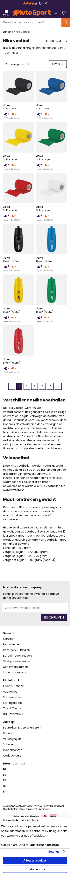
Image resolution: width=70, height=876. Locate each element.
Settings (54, 851)
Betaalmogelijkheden (17, 656)
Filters (56, 64)
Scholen (8, 744)
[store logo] (31, 13)
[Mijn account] (56, 13)
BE (4, 775)
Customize (32, 869)
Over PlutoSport (13, 686)
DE (4, 786)
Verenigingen (12, 739)
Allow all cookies (35, 860)
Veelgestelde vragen (17, 661)
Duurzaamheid (13, 714)
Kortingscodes (12, 703)
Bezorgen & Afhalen (16, 650)
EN (4, 791)
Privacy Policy (42, 806)
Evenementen (12, 750)
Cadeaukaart (12, 756)
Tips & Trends (12, 708)
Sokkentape (10, 106)
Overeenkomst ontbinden (35, 809)
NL (5, 769)
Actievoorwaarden (15, 667)
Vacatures (10, 692)
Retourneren (11, 644)
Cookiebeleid (10, 809)
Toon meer (10, 53)
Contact (9, 639)
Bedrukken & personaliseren (22, 727)
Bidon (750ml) (11, 259)
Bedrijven (9, 733)
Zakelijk (9, 722)
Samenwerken (13, 697)
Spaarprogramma (15, 672)
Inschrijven (54, 617)
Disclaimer (57, 806)
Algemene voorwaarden (17, 806)
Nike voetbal (23, 31)
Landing (8, 31)
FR (4, 780)
